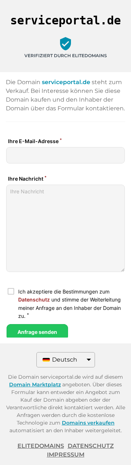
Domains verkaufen (88, 422)
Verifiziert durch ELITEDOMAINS (65, 55)
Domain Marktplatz (35, 384)
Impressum (65, 454)
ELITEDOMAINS (40, 445)
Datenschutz (91, 445)
